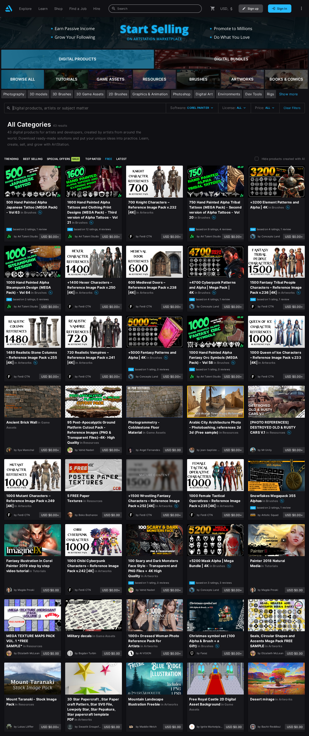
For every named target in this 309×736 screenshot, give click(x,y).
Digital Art (204, 94)
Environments (229, 94)
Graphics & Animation (150, 94)
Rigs (270, 94)
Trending (11, 159)
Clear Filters (292, 108)
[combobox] (155, 8)
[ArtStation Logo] (8, 8)
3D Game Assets (89, 94)
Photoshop (182, 94)
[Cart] (212, 8)
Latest (121, 159)
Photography (13, 94)
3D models (38, 94)
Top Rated (93, 159)
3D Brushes (62, 94)
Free (108, 159)
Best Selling (33, 159)
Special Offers (63, 159)
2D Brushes (118, 94)
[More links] (301, 8)
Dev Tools (253, 94)
